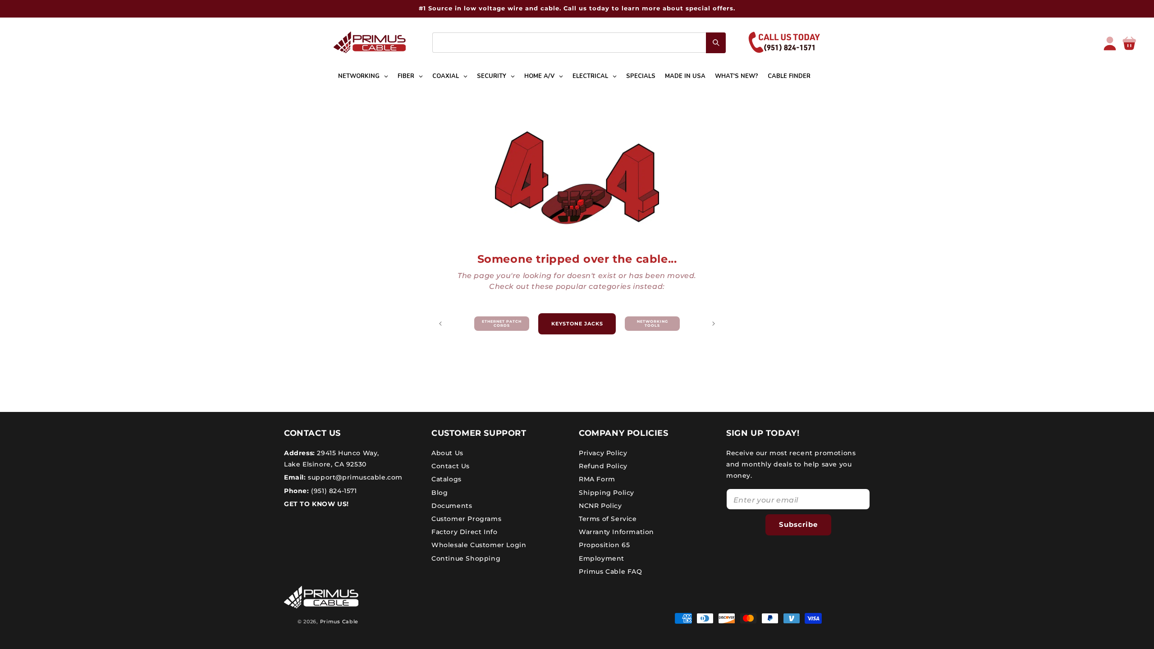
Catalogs (446, 479)
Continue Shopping (465, 558)
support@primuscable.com (354, 477)
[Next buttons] (714, 324)
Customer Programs (466, 519)
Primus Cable (339, 621)
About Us (447, 453)
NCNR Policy (600, 506)
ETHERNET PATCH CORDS (502, 323)
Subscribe (798, 524)
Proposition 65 (604, 545)
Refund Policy (603, 466)
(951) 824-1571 (333, 491)
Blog (439, 493)
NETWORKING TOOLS (652, 323)
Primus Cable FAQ (610, 571)
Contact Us (450, 466)
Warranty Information (616, 532)
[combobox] (579, 42)
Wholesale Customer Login (478, 545)
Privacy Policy (603, 453)
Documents (451, 506)
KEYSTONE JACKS (577, 323)
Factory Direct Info (464, 532)
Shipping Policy (606, 493)
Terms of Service (608, 519)
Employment (601, 558)
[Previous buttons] (440, 324)
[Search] (716, 42)
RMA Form (597, 479)
